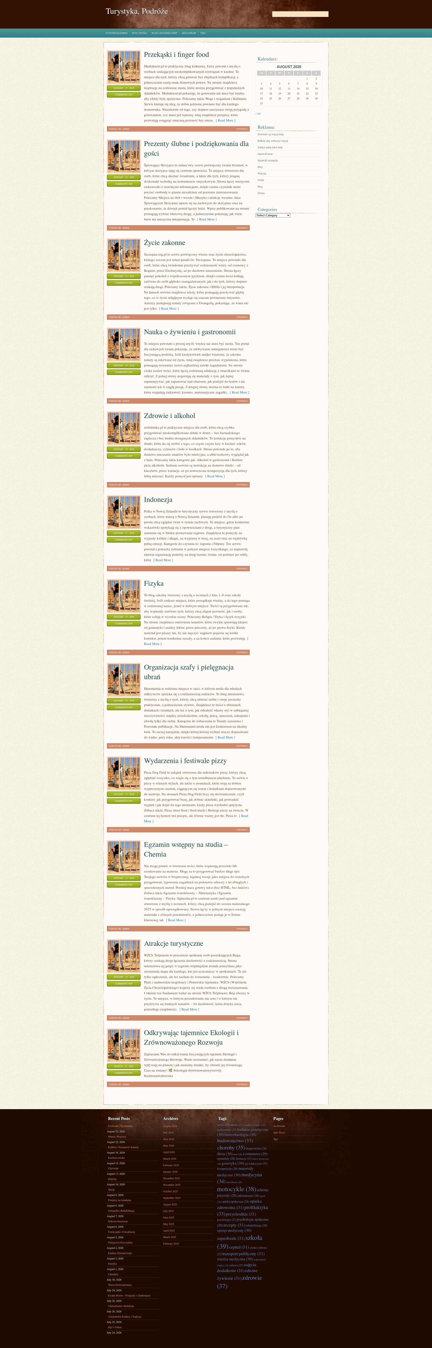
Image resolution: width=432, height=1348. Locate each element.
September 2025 (171, 1197)
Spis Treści (139, 33)
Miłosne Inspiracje (118, 1221)
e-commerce (255, 1153)
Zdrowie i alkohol (169, 415)
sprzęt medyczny (234, 1230)
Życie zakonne (164, 242)
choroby (231, 1147)
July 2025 (168, 1211)
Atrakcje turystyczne (173, 943)
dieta (225, 1153)
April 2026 (169, 1152)
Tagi (203, 33)
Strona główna (117, 33)
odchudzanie (248, 1195)
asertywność (226, 1130)
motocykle (236, 1188)
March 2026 (169, 1158)
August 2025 (170, 1204)
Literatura (113, 1274)
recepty (234, 1225)
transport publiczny (243, 1253)
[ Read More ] (224, 120)
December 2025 (171, 1178)
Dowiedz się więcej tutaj (271, 134)
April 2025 (169, 1230)
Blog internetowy (165, 33)
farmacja (244, 1158)
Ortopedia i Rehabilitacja (121, 1210)
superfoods (231, 1238)
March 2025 (169, 1237)
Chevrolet (113, 1168)
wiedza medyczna (235, 1258)
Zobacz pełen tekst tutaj (270, 147)
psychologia (226, 1220)
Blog (260, 167)
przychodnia (241, 1214)
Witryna (262, 173)
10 (261, 88)
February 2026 (171, 1165)
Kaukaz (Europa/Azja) (120, 1253)
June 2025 (168, 1217)
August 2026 (170, 1126)
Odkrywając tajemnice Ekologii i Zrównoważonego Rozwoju (191, 1037)
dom (237, 1154)
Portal (261, 180)
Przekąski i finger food (176, 54)
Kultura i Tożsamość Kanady (123, 1147)
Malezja (112, 1179)
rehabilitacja (256, 1225)
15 (307, 88)
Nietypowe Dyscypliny (120, 1242)
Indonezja (158, 499)
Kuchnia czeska (116, 1157)
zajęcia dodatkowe (236, 1267)
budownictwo (235, 1140)
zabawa (236, 1265)
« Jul (258, 113)
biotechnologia (240, 1134)
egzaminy (226, 1158)
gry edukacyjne (256, 1163)
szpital (239, 1247)
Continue (242, 128)
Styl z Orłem (115, 1327)
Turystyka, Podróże (137, 11)
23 (316, 93)
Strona (261, 193)
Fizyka (154, 583)
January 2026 (170, 1171)
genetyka (233, 1163)
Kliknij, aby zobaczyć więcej (273, 140)
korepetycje (227, 1168)
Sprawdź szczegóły (268, 160)
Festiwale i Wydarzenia (120, 1126)
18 (270, 93)
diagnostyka (256, 1148)
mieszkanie (234, 1182)
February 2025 (171, 1243)
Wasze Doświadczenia (120, 1284)
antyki (223, 1125)
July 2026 (168, 1132)
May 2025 (168, 1224)
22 (307, 93)
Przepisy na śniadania (119, 1200)
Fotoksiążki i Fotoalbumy (121, 1232)
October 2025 (170, 1191)
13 (289, 88)
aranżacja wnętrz (254, 1124)
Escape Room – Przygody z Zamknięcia (129, 1295)
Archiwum (189, 33)
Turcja (111, 1189)
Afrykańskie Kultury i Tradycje (124, 1316)
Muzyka (112, 1263)
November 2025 (171, 1184)
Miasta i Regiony (117, 1136)
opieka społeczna (235, 1201)
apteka (236, 1125)
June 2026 (168, 1139)
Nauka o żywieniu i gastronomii (190, 331)
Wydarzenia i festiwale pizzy (185, 760)
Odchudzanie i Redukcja (121, 1306)
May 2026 (168, 1145)
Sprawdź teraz (265, 153)
